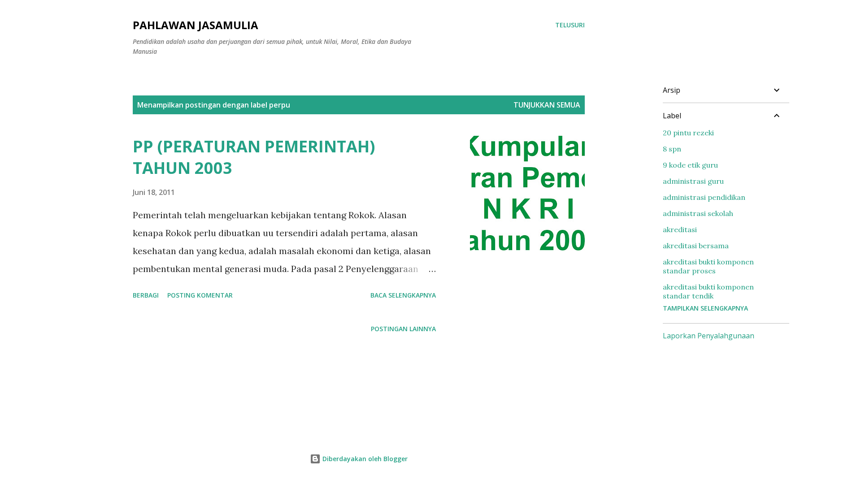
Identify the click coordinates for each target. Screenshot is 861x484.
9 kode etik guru (690, 164)
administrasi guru (693, 181)
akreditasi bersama (696, 245)
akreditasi (680, 229)
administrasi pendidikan (704, 197)
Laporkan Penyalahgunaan (708, 336)
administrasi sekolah (698, 213)
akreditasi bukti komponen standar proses (708, 266)
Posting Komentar (200, 295)
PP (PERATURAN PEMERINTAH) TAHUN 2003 (254, 157)
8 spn (672, 148)
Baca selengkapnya (403, 295)
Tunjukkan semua (546, 105)
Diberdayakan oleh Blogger (364, 458)
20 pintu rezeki (688, 132)
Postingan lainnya (403, 328)
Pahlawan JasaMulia (195, 24)
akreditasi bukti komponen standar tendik (708, 291)
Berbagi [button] (146, 295)
